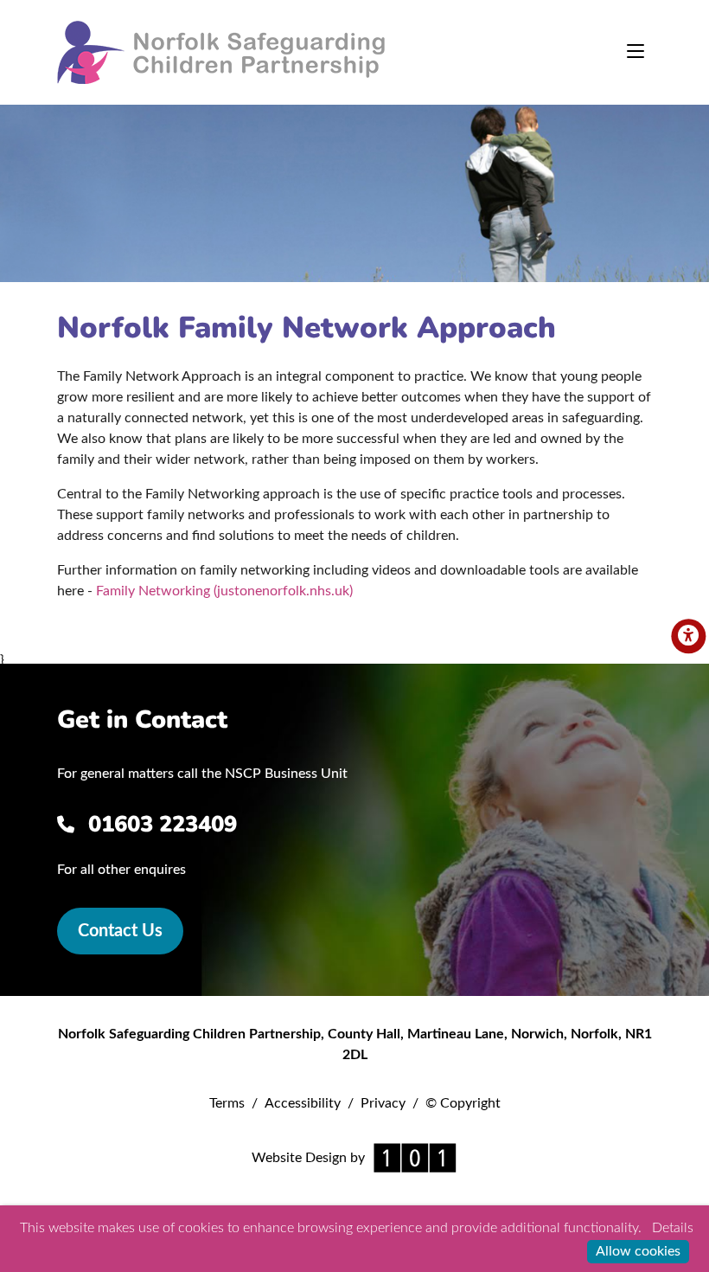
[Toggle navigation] (635, 52)
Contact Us (120, 931)
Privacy (383, 1103)
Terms (227, 1103)
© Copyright (463, 1103)
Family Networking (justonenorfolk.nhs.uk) (224, 591)
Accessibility (303, 1103)
